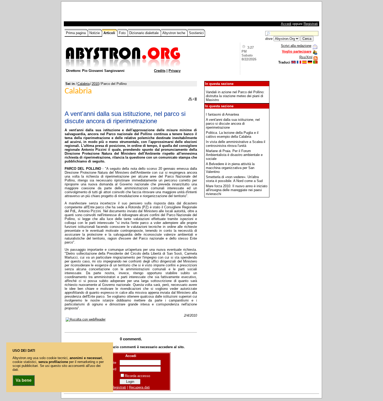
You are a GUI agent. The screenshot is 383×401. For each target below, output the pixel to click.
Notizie (95, 33)
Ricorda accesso (137, 376)
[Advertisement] (126, 13)
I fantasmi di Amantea (222, 114)
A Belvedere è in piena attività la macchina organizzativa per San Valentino (230, 168)
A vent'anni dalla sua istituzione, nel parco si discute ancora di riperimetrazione (233, 123)
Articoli (109, 33)
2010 (95, 84)
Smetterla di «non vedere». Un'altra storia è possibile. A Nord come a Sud (234, 179)
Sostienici (196, 33)
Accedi (286, 24)
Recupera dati (139, 387)
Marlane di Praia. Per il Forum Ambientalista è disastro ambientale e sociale (234, 155)
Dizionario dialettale (144, 33)
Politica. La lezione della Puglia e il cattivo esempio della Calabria (232, 135)
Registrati (311, 24)
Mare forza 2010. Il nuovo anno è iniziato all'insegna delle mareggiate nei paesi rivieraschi (236, 190)
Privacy (175, 71)
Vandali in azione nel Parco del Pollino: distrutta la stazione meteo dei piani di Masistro (235, 96)
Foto (123, 33)
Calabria (83, 84)
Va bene (24, 380)
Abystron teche (174, 33)
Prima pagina (76, 33)
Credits (159, 71)
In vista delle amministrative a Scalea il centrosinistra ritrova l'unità (235, 144)
